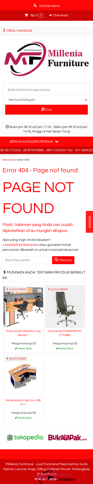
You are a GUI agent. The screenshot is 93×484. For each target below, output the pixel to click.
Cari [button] (48, 109)
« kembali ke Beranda (20, 245)
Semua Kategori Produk (32, 141)
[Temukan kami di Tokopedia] (25, 437)
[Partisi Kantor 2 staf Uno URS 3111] (23, 376)
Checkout (60, 15)
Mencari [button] (65, 260)
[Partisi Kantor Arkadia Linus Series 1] (23, 306)
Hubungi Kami (25, 349)
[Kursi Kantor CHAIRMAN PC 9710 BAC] (65, 306)
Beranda (8, 159)
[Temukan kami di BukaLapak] (67, 437)
